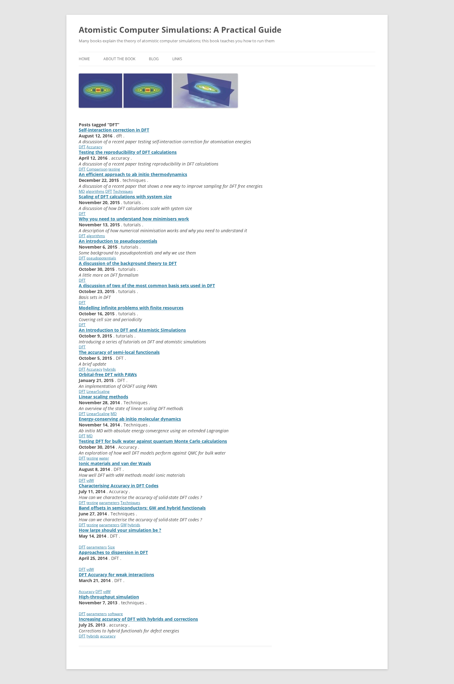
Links (177, 58)
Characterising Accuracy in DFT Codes (118, 486)
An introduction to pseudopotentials (118, 241)
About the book (119, 58)
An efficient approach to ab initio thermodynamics (133, 174)
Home (84, 58)
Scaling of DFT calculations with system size (125, 196)
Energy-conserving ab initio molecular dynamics (130, 419)
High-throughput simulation (109, 597)
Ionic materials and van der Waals (115, 463)
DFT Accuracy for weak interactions (116, 574)
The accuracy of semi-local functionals (119, 352)
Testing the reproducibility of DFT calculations (128, 152)
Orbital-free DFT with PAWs (108, 374)
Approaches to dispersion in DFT (113, 552)
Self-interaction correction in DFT (114, 130)
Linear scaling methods (103, 397)
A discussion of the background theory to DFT (128, 263)
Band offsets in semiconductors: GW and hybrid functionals (142, 508)
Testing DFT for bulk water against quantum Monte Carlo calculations (153, 441)
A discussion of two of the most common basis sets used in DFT (147, 285)
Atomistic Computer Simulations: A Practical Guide (180, 29)
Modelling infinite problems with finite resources (131, 308)
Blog (154, 58)
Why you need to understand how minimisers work (134, 219)
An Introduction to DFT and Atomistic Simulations (132, 330)
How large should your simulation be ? (120, 530)
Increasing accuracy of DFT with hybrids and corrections (138, 619)
